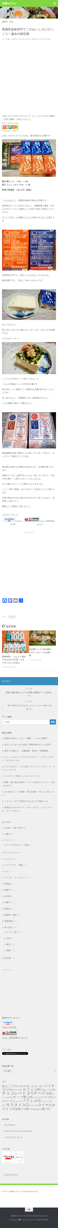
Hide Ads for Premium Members (18, 1131)
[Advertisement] (29, 78)
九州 (8, 938)
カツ (17, 1089)
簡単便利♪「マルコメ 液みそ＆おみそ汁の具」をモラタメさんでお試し (14, 659)
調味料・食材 (7, 22)
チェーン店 (11, 932)
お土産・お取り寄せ (13, 828)
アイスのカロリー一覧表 (17, 845)
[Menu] (54, 3)
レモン (33, 1105)
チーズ (43, 1093)
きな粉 (21, 1086)
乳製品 (7, 884)
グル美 (7, 39)
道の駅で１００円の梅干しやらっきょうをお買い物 (40, 652)
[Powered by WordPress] (20, 1220)
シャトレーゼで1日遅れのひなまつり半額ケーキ (26, 801)
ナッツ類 (22, 1097)
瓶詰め (7, 908)
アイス (7, 840)
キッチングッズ (11, 852)
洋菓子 (7, 902)
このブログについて (13, 1137)
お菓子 (7, 834)
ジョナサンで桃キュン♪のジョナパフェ (22, 776)
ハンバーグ (43, 1097)
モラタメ (12, 617)
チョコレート (17, 1093)
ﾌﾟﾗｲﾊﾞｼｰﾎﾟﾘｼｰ (11, 1174)
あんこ (9, 1086)
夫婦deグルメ (9, 3)
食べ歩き (8, 927)
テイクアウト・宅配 (13, 865)
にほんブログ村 (9, 1027)
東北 (8, 944)
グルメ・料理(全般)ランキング (15, 1038)
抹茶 (21, 1108)
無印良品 (38, 1109)
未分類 (7, 896)
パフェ (31, 1100)
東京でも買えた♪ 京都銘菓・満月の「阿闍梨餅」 (27, 751)
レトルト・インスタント (15, 877)
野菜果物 (8, 921)
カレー (48, 1089)
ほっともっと (36, 1086)
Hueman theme (42, 1220)
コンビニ (8, 859)
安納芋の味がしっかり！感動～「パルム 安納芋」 (26, 738)
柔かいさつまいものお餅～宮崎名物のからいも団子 (27, 744)
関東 (8, 950)
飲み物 (7, 958)
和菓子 (7, 890)
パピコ (18, 1101)
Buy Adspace (9, 1125)
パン (6, 871)
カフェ (32, 1089)
